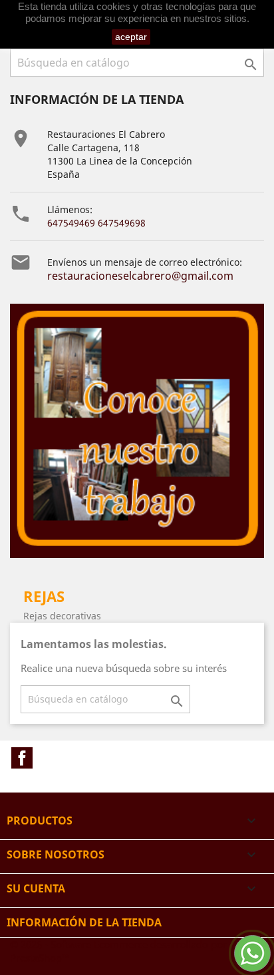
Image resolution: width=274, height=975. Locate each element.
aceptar (131, 36)
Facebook (22, 758)
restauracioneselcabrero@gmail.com (140, 275)
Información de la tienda (84, 922)
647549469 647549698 (96, 222)
